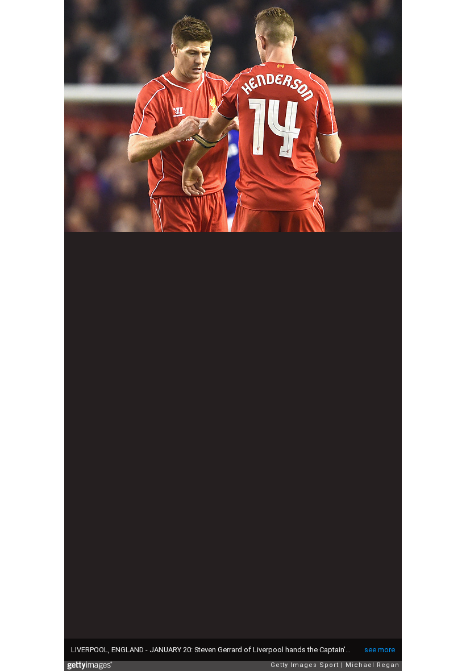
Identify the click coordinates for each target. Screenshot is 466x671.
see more (379, 649)
